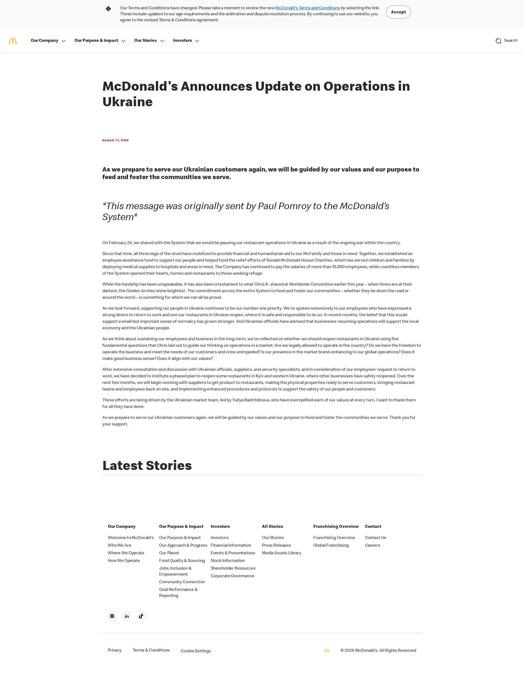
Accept (398, 12)
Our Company (44, 41)
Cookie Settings (196, 651)
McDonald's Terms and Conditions (307, 8)
